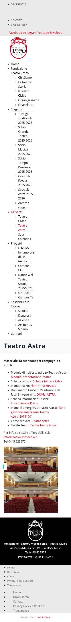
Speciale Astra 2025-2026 (26, 194)
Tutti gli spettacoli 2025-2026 (25, 118)
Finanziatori (26, 105)
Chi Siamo (25, 78)
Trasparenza (14, 585)
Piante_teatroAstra (43, 386)
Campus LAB (23, 268)
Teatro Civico (22, 218)
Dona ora (24, 315)
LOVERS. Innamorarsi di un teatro (26, 254)
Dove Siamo (13, 572)
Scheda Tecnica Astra (47, 381)
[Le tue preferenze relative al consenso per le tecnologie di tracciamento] (3, 466)
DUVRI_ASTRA (46, 394)
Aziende (23, 320)
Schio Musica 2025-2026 (25, 149)
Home (15, 64)
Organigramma (28, 100)
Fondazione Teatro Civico (20, 71)
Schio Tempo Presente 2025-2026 (25, 165)
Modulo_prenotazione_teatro (31, 377)
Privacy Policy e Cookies (20, 580)
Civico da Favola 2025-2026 (25, 180)
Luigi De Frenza (43, 617)
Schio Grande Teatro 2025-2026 (25, 133)
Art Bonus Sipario (25, 327)
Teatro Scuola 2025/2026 (25, 283)
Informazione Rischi (24, 403)
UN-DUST (24, 293)
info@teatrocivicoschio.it (21, 437)
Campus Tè (25, 297)
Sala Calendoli (24, 236)
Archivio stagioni (23, 205)
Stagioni (16, 109)
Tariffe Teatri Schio (43, 425)
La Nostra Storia (24, 84)
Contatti (16, 334)
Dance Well (25, 275)
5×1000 (23, 311)
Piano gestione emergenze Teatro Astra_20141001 (38, 412)
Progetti (16, 243)
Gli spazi (16, 212)
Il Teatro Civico (23, 93)
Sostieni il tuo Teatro (20, 304)
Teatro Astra (22, 227)
